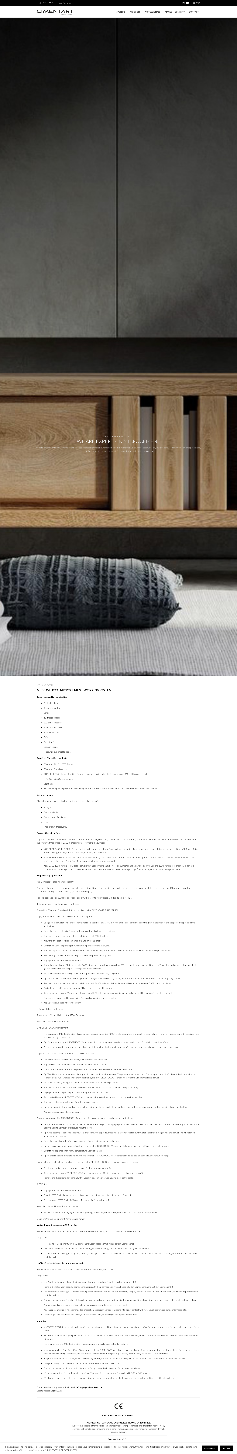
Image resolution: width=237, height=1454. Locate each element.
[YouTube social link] (187, 3)
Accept (226, 1448)
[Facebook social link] (180, 3)
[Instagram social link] (183, 3)
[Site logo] (55, 11)
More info (209, 1448)
